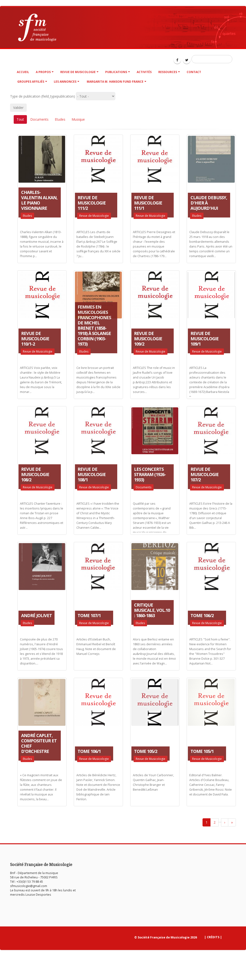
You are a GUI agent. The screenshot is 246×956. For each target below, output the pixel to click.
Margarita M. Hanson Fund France (114, 82)
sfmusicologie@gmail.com (28, 886)
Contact (194, 72)
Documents (39, 119)
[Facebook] (177, 60)
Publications (116, 72)
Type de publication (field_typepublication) (42, 96)
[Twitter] (186, 60)
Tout (20, 119)
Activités (144, 72)
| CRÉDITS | (213, 937)
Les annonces (65, 82)
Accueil (23, 72)
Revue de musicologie (78, 72)
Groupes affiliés (30, 82)
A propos (43, 72)
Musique (78, 119)
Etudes (60, 119)
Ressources (167, 72)
